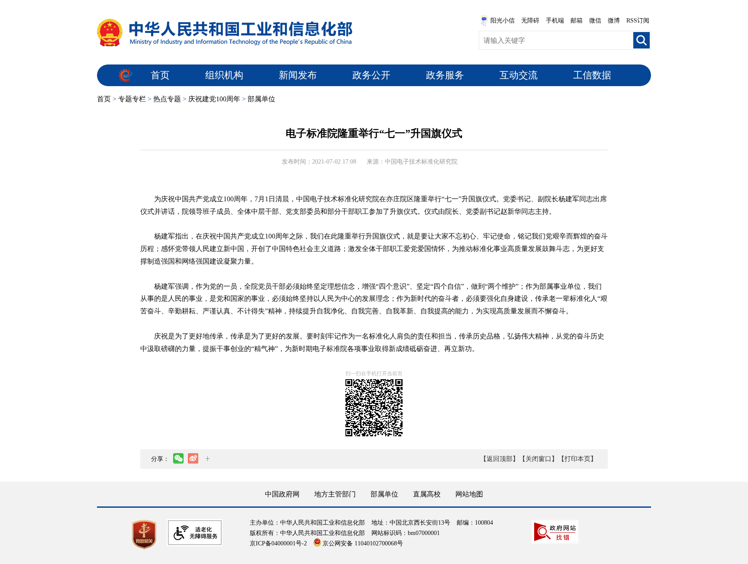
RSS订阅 (637, 20)
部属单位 (261, 99)
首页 (160, 75)
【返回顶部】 (499, 458)
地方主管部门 (335, 494)
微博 (614, 20)
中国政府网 (282, 494)
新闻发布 (298, 75)
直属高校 (427, 494)
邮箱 (577, 20)
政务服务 (445, 75)
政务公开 (371, 75)
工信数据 (592, 75)
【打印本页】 (577, 458)
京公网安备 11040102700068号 (362, 543)
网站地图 (469, 494)
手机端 (555, 20)
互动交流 (519, 75)
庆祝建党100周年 (214, 99)
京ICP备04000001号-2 (278, 543)
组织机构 (224, 75)
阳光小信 (502, 20)
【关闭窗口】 (538, 458)
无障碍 (530, 20)
